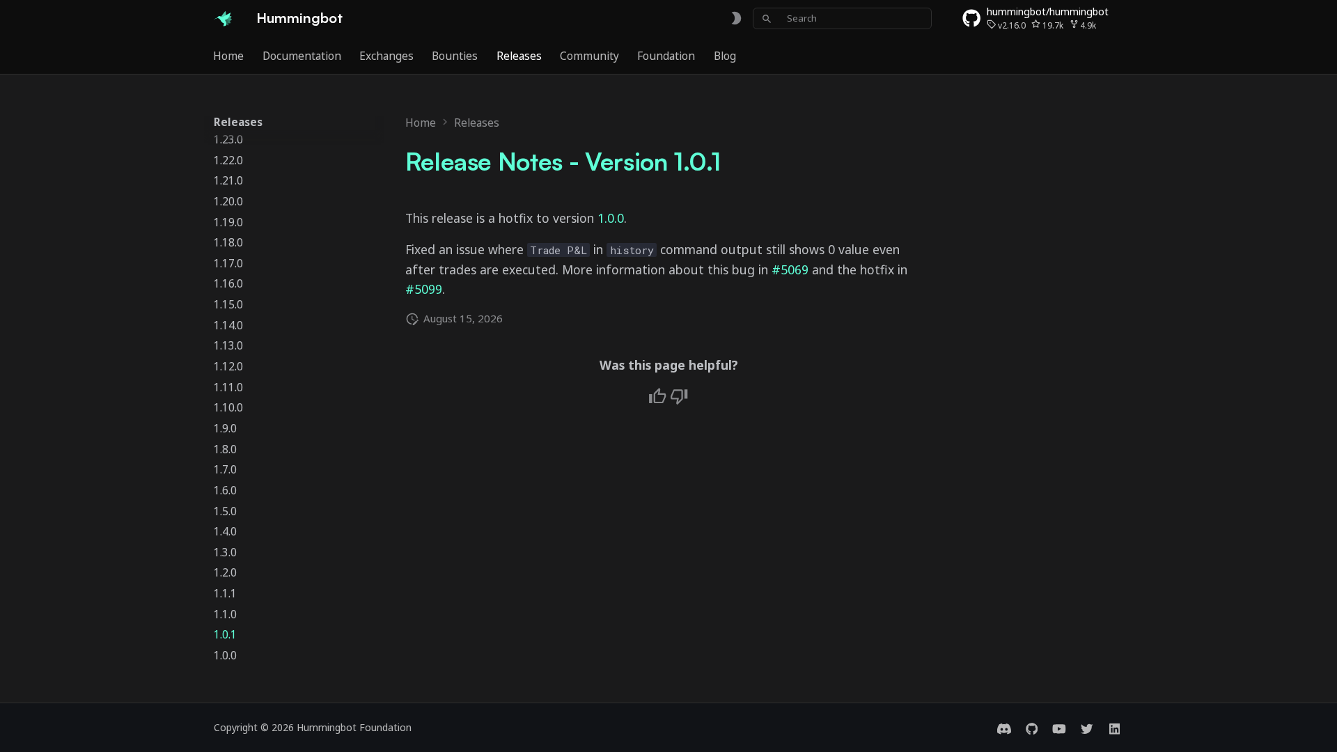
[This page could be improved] (679, 396)
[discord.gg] (1004, 727)
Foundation (667, 56)
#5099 (423, 289)
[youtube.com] (1059, 727)
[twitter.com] (1086, 727)
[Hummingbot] (223, 18)
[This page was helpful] (657, 396)
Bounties (455, 56)
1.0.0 (610, 218)
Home (229, 56)
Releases (519, 56)
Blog (725, 56)
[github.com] (1031, 727)
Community (589, 56)
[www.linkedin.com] (1114, 727)
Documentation (302, 56)
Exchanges (386, 56)
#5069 (790, 269)
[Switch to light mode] (736, 19)
